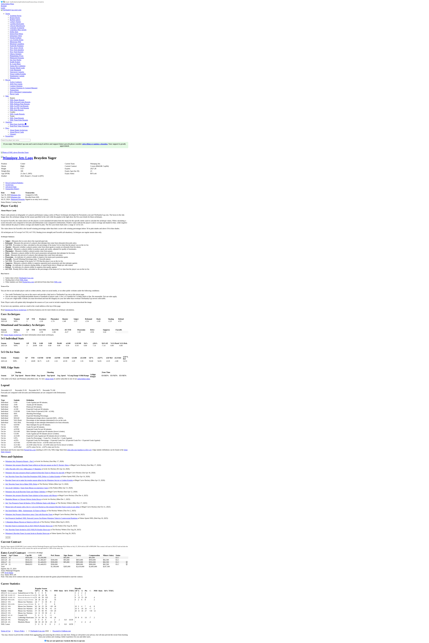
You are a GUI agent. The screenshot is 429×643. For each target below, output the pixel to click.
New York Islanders (17, 50)
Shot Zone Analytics (17, 124)
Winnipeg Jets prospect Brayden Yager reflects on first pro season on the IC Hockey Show (37, 465)
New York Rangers (16, 52)
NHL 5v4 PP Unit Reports (19, 106)
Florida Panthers (15, 38)
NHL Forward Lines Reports (20, 102)
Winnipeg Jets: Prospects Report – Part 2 (19, 461)
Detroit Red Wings (16, 34)
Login (3, 8)
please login (49, 379)
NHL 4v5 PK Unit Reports (19, 108)
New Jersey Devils (16, 48)
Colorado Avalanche (17, 28)
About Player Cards (17, 132)
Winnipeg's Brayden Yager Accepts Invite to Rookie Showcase (27, 533)
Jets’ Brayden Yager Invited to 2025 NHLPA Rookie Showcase (27, 530)
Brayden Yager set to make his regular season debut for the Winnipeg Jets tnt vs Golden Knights (39, 480)
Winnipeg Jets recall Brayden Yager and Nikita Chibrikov (25, 492)
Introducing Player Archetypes (15, 310)
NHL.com (57, 282)
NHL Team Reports (17, 118)
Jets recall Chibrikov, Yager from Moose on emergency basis (26, 488)
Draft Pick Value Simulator (19, 126)
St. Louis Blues (15, 64)
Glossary (13, 134)
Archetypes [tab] (9, 185)
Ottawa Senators (15, 54)
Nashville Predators (17, 46)
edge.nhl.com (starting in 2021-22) (79, 450)
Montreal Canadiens (17, 44)
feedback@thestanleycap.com (27, 2)
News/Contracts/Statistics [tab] (14, 183)
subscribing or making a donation (95, 144)
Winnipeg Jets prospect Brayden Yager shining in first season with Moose (31, 495)
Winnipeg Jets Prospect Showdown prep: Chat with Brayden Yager (29, 514)
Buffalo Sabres (15, 20)
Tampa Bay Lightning (17, 66)
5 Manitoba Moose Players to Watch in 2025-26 (22, 522)
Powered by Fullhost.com (62, 631)
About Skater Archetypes (19, 130)
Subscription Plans (7, 4)
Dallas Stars (14, 32)
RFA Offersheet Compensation (21, 92)
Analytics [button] (8, 122)
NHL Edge (24, 280)
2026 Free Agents (16, 84)
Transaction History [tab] (12, 189)
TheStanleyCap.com (26, 278)
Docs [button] (7, 128)
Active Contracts (16, 82)
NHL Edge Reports (17, 110)
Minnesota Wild (15, 42)
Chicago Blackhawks (17, 26)
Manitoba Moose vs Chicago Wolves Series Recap (23, 499)
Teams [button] (7, 14)
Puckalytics (9, 136)
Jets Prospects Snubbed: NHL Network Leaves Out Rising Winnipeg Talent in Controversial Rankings (41, 518)
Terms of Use (5, 631)
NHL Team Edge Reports (19, 120)
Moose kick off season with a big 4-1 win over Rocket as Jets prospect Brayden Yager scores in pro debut (42, 507)
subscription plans (83, 379)
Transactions (14, 90)
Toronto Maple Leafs (17, 68)
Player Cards (14, 94)
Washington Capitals (17, 76)
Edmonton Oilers (16, 36)
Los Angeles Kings (16, 40)
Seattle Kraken (15, 62)
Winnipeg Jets (15, 78)
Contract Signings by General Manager (23, 88)
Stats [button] (7, 96)
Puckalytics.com (28, 282)
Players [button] (8, 80)
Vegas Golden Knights (18, 74)
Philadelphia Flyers (16, 56)
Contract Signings (16, 86)
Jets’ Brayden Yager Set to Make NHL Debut (21, 484)
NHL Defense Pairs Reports (20, 104)
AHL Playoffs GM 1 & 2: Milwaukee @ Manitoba (23, 469)
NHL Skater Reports (17, 100)
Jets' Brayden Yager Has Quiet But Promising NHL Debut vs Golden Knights (32, 476)
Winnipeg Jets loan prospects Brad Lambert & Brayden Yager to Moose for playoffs (34, 473)
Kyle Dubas (9, 573)
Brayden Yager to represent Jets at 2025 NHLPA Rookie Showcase (29, 526)
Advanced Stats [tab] (10, 187)
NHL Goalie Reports (17, 114)
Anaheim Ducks (15, 16)
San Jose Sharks (15, 60)
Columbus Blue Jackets (18, 30)
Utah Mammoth (15, 70)
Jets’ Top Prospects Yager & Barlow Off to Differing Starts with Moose (30, 503)
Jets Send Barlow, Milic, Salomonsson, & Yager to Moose (25, 511)
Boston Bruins (15, 18)
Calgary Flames (15, 22)
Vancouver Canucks (17, 72)
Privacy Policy (19, 631)
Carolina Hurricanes (17, 24)
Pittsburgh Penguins (17, 58)
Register (4, 6)
